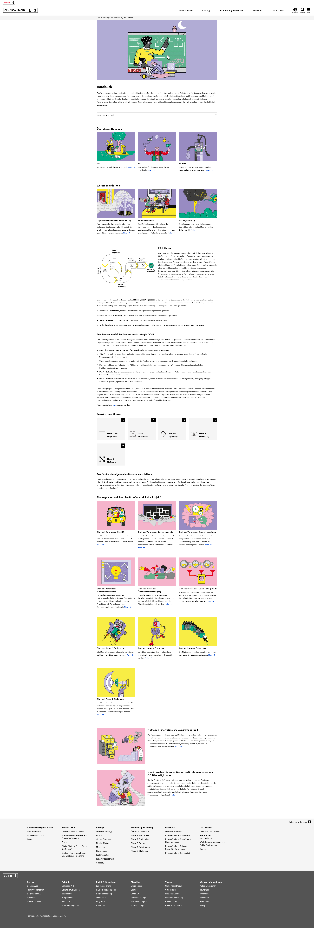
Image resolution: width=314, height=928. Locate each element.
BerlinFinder (205, 902)
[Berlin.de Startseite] (10, 875)
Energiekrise (136, 886)
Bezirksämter (67, 894)
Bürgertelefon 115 (35, 894)
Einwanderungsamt (70, 905)
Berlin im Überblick (173, 905)
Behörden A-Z (68, 886)
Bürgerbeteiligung (104, 894)
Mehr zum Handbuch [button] (105, 115)
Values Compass (103, 839)
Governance (101, 851)
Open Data (101, 898)
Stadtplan (204, 905)
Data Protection (34, 831)
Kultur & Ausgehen (208, 886)
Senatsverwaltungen (71, 890)
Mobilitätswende (172, 894)
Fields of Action (103, 843)
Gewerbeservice (34, 902)
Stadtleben (204, 898)
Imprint (30, 839)
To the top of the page (298, 822)
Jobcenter (66, 902)
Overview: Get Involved (210, 831)
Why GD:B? (101, 835)
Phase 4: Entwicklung (140, 847)
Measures (258, 10)
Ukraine (134, 890)
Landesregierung (103, 886)
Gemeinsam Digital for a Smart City (110, 17)
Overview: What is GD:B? (73, 831)
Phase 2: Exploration (140, 839)
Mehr (130, 167)
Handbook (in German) (231, 10)
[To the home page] (20, 10)
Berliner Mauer (171, 902)
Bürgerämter (67, 898)
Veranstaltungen (138, 905)
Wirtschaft (204, 894)
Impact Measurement (105, 859)
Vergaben (100, 902)
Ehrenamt (100, 905)
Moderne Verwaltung (174, 898)
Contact (203, 849)
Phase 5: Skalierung (139, 851)
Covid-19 (135, 894)
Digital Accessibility (35, 835)
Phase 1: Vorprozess (140, 835)
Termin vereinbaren (35, 890)
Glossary (100, 863)
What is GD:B (186, 10)
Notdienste (32, 898)
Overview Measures (174, 831)
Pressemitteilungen (139, 898)
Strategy (206, 10)
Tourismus (204, 890)
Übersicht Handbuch (140, 831)
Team (64, 842)
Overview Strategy (104, 831)
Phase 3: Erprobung (139, 843)
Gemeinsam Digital (173, 886)
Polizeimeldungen (139, 902)
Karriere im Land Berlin (106, 890)
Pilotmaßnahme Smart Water (177, 835)
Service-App (32, 886)
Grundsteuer (170, 890)
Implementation (103, 855)
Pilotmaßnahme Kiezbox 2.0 (177, 853)
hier (114, 405)
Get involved (278, 10)
